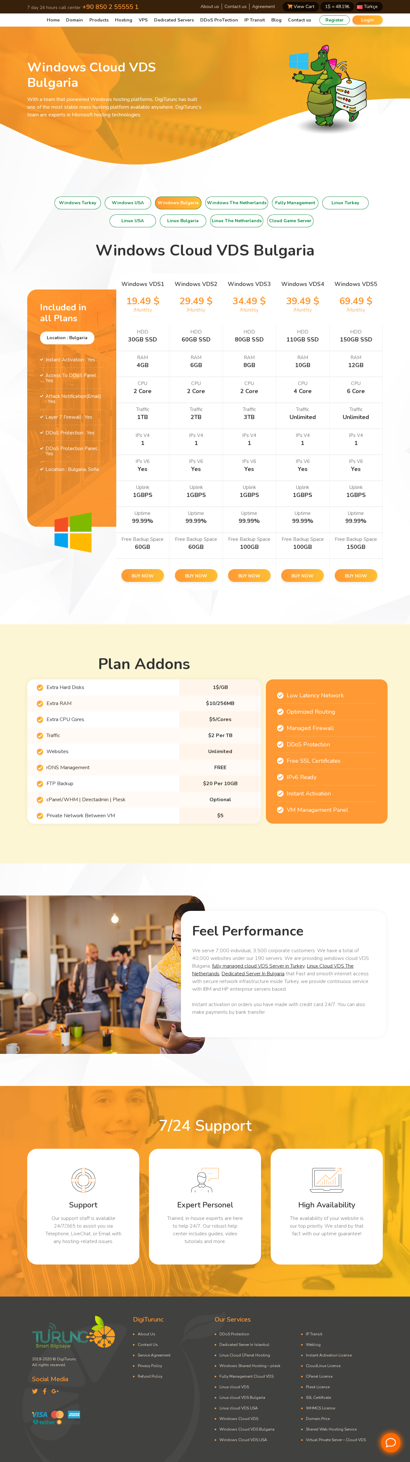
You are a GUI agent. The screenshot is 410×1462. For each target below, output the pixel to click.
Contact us (236, 7)
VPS (143, 20)
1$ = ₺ (337, 7)
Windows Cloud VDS (238, 1418)
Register (334, 20)
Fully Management (295, 203)
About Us (146, 1334)
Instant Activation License (329, 1355)
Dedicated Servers (174, 20)
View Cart (303, 7)
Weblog (313, 1344)
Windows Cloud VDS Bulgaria (247, 1429)
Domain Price (318, 1418)
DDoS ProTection (219, 20)
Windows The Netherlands (236, 203)
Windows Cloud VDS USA (243, 1439)
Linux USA (132, 221)
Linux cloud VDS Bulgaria (242, 1397)
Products (99, 20)
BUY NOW (143, 576)
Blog (276, 20)
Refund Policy (150, 1376)
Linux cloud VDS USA (238, 1408)
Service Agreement (154, 1355)
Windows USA (128, 203)
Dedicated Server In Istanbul (244, 1344)
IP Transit (254, 20)
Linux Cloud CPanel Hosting (244, 1355)
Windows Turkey (77, 203)
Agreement (263, 7)
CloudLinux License (323, 1365)
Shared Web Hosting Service (331, 1429)
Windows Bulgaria (178, 203)
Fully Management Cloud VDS (246, 1376)
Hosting (123, 20)
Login (367, 20)
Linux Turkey (345, 203)
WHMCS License (320, 1408)
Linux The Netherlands (237, 221)
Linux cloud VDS (234, 1387)
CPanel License (319, 1376)
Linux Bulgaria (183, 221)
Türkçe (370, 7)
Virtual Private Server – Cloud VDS (336, 1439)
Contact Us (148, 1344)
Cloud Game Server (290, 221)
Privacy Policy (150, 1365)
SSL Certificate (318, 1397)
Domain (74, 20)
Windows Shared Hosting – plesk (249, 1365)
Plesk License (318, 1387)
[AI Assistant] (390, 1442)
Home (53, 20)
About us (210, 7)
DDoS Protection (234, 1334)
